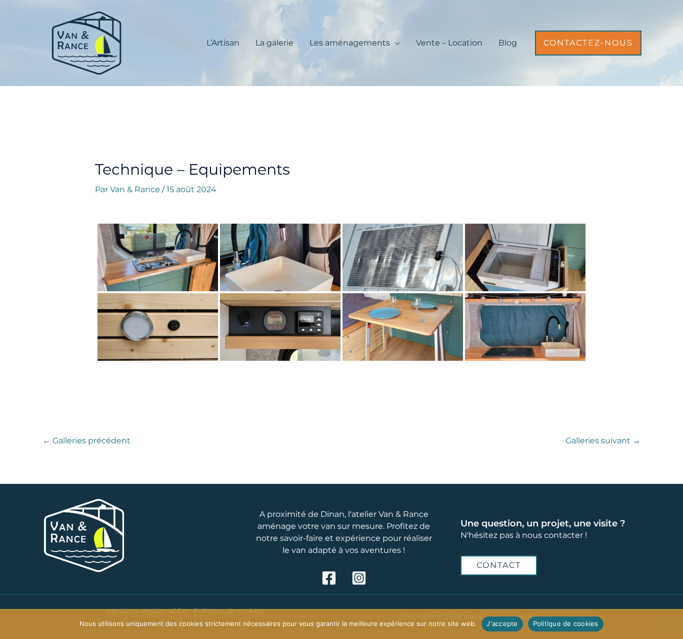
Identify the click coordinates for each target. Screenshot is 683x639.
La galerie (275, 43)
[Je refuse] (671, 624)
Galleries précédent (86, 440)
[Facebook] (329, 577)
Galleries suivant (603, 440)
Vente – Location (449, 43)
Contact (498, 565)
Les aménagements (350, 43)
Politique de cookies (565, 623)
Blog (507, 43)
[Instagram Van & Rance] (359, 577)
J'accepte (502, 623)
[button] (588, 43)
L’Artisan (223, 43)
